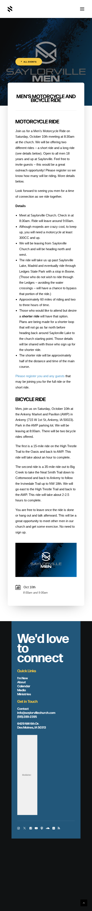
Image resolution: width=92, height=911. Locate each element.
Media (21, 690)
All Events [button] (30, 61)
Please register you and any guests (40, 376)
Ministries (24, 694)
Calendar (23, 686)
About (21, 682)
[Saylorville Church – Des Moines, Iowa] (10, 9)
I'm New (22, 678)
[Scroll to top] (83, 902)
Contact (23, 708)
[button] (82, 9)
